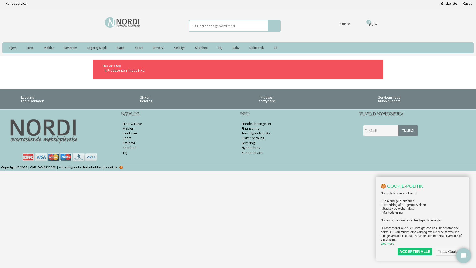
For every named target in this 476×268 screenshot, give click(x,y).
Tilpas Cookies (450, 251)
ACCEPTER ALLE (414, 251)
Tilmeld (408, 130)
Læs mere (387, 243)
